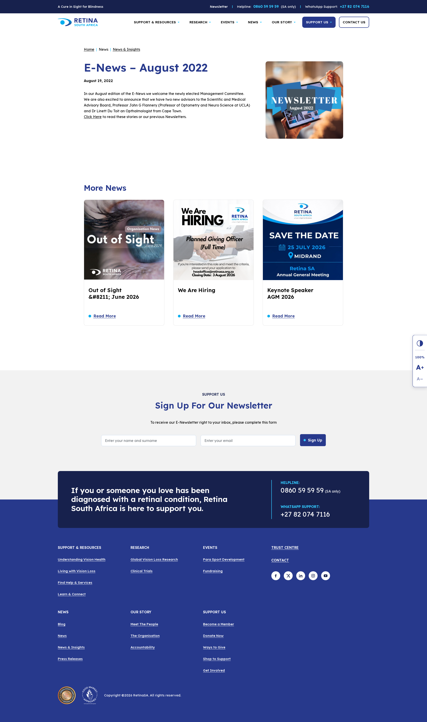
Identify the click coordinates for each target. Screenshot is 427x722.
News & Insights (126, 49)
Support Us (317, 22)
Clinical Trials (142, 571)
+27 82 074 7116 (354, 7)
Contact (280, 560)
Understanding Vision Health (81, 559)
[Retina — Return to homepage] (78, 22)
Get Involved (214, 670)
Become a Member (218, 624)
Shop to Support (217, 659)
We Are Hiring (196, 290)
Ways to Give (214, 647)
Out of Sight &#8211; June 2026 (114, 293)
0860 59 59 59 (266, 6)
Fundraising (213, 571)
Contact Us (354, 22)
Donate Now (213, 636)
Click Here (93, 116)
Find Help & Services (75, 582)
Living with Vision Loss (76, 571)
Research (198, 22)
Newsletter (219, 6)
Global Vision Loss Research (154, 559)
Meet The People (144, 624)
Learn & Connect (72, 594)
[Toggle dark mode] (420, 343)
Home (89, 49)
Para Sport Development (223, 559)
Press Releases (70, 659)
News (253, 22)
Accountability (143, 647)
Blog (61, 624)
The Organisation (145, 636)
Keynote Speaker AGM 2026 (290, 293)
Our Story (282, 22)
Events (227, 22)
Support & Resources (155, 22)
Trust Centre (285, 548)
